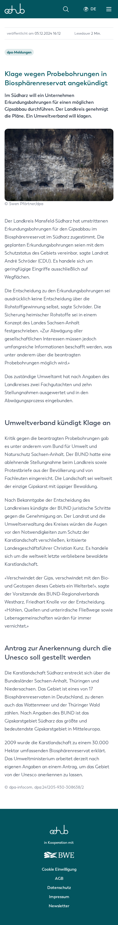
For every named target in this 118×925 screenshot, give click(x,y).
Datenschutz (59, 887)
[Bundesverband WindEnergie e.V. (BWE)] (59, 852)
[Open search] (65, 9)
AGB (59, 878)
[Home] (15, 9)
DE (93, 9)
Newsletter (59, 906)
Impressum (59, 896)
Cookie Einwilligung (59, 869)
